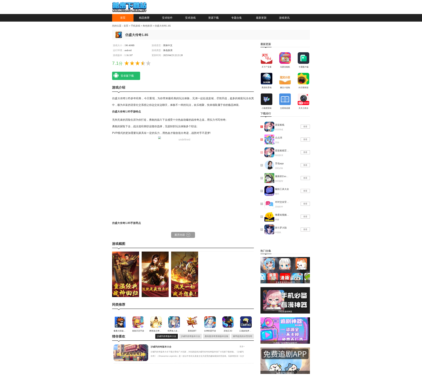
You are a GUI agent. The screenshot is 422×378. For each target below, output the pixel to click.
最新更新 (261, 17)
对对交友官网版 (282, 202)
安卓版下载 (127, 75)
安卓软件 (167, 17)
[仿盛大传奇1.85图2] (155, 274)
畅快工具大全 (282, 189)
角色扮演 (148, 25)
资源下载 (213, 17)
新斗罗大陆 (281, 227)
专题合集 (236, 17)
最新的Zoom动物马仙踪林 (282, 176)
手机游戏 (135, 25)
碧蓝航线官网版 (282, 150)
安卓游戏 (190, 17)
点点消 (278, 137)
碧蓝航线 (279, 124)
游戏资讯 (284, 17)
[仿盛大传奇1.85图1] (125, 274)
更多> (242, 346)
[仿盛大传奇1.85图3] (184, 274)
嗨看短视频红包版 (282, 214)
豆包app (279, 163)
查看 (305, 126)
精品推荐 (144, 17)
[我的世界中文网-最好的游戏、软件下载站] (129, 6)
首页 (122, 17)
